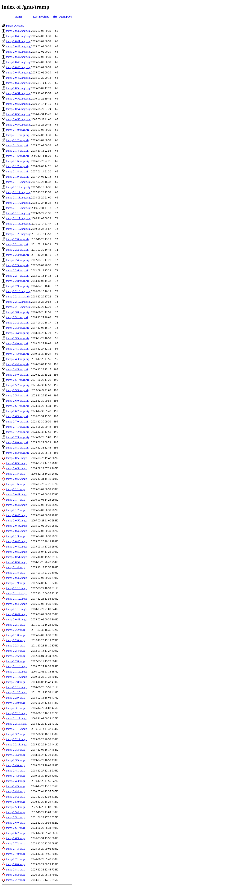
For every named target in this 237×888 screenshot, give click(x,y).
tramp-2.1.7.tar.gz (15, 499)
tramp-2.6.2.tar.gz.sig (17, 411)
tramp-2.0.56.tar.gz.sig (18, 119)
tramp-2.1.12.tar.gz (16, 598)
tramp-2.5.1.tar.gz (15, 817)
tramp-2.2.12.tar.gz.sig (18, 301)
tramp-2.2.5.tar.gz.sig (17, 265)
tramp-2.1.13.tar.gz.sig (18, 197)
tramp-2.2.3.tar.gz (15, 645)
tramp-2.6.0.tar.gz (15, 822)
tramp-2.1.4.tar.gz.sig (17, 150)
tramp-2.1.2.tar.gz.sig (17, 140)
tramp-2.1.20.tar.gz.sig (18, 234)
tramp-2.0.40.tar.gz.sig (18, 36)
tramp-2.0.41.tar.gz (16, 494)
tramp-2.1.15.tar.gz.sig (18, 207)
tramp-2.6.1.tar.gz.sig (17, 405)
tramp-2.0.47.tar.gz (16, 530)
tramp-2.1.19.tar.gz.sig (18, 228)
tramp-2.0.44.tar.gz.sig (18, 56)
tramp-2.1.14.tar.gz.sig (18, 202)
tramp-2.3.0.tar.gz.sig (17, 312)
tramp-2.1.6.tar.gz (15, 484)
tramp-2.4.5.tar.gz (15, 786)
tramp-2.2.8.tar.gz (15, 681)
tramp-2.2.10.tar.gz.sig (18, 291)
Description (65, 16)
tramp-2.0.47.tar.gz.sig (18, 72)
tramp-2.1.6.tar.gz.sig (17, 161)
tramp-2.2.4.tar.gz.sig (17, 260)
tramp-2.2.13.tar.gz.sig (18, 306)
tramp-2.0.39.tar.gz (16, 577)
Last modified (41, 16)
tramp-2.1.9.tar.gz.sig (17, 176)
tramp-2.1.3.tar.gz (15, 536)
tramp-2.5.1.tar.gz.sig (17, 379)
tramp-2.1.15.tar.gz (16, 671)
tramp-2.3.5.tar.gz (15, 760)
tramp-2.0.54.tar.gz (16, 468)
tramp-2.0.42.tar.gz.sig (18, 46)
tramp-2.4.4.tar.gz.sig (17, 364)
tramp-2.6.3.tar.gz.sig (17, 416)
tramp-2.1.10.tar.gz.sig (18, 181)
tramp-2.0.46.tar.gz (16, 525)
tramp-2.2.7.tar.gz (15, 879)
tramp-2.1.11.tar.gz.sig (18, 187)
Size (55, 16)
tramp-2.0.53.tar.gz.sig (18, 103)
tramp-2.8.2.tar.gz (15, 874)
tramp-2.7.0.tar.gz (15, 853)
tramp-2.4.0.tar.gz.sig (17, 343)
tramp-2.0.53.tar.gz (16, 463)
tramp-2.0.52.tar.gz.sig (18, 98)
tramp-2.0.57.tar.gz (16, 562)
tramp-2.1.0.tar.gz (15, 635)
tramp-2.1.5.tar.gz (15, 473)
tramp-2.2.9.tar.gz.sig (17, 286)
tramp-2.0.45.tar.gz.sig (18, 62)
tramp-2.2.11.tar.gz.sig (18, 296)
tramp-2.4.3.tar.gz (15, 780)
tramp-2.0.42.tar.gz (16, 614)
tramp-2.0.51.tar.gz (16, 556)
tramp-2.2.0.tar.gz (15, 640)
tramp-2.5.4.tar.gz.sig (17, 395)
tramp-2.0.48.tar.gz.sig (18, 77)
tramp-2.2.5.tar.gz (15, 655)
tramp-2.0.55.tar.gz (16, 478)
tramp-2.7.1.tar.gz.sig (17, 426)
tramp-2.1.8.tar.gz (15, 572)
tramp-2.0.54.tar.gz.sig (18, 108)
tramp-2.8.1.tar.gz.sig (17, 447)
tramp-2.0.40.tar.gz (16, 603)
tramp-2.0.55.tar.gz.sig (18, 114)
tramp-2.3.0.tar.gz (15, 702)
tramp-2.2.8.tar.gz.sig (17, 280)
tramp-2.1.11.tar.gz (16, 593)
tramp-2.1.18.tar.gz (16, 728)
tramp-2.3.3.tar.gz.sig (17, 327)
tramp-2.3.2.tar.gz (15, 734)
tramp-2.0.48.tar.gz (16, 541)
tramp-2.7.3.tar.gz (15, 848)
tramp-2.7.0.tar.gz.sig (17, 421)
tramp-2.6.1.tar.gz (15, 827)
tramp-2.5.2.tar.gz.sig (17, 385)
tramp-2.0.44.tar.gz (16, 504)
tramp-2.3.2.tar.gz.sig (17, 322)
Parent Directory (15, 25)
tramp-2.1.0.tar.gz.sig (17, 129)
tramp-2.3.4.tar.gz (15, 754)
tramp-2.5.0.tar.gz (15, 801)
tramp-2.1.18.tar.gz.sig (18, 223)
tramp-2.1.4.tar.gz (15, 567)
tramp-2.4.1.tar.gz (15, 770)
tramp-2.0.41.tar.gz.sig (18, 41)
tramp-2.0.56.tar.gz (16, 520)
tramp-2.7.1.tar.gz (15, 859)
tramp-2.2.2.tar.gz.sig (17, 249)
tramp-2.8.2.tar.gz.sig (17, 452)
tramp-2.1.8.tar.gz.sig (17, 171)
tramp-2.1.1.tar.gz (15, 489)
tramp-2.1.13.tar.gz (16, 609)
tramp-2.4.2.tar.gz (15, 775)
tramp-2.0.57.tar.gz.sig (18, 124)
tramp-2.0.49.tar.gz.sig (18, 82)
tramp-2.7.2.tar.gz (15, 843)
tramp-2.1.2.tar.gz (15, 510)
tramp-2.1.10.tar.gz (16, 588)
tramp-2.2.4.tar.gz (15, 650)
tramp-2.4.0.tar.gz (15, 765)
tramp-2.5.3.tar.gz (15, 807)
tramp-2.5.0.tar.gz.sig (17, 374)
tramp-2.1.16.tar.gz (16, 676)
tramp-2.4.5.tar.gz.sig (17, 369)
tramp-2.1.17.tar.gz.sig (18, 218)
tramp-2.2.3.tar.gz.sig (17, 254)
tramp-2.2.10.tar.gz (16, 713)
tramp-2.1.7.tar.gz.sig (17, 166)
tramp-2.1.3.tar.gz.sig (17, 145)
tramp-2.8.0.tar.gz (15, 864)
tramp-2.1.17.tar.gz (16, 718)
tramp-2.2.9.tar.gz (15, 697)
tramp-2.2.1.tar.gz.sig (17, 244)
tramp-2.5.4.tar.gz (15, 812)
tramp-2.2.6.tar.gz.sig (17, 270)
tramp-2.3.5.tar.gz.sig (17, 338)
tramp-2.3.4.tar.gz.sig (17, 332)
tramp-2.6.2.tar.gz (15, 833)
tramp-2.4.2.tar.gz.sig (17, 353)
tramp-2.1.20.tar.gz (16, 692)
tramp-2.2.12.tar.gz (16, 739)
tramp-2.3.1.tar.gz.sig (17, 317)
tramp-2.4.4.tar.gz (15, 791)
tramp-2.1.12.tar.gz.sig (18, 192)
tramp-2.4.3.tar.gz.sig (17, 359)
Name (18, 16)
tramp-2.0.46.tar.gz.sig (18, 67)
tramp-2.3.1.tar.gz (15, 708)
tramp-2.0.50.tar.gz (16, 551)
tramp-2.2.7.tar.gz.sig (17, 275)
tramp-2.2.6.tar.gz (15, 661)
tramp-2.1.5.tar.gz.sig (17, 155)
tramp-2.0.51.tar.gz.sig (18, 93)
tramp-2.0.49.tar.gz (16, 546)
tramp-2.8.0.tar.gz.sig (17, 442)
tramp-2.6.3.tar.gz (15, 838)
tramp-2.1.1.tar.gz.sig (17, 135)
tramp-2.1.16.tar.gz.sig (18, 213)
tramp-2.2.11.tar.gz (16, 723)
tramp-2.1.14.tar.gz (16, 666)
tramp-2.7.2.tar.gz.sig (17, 431)
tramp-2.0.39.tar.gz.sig (18, 30)
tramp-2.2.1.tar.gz (15, 624)
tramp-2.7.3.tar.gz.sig (17, 437)
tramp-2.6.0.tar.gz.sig (17, 400)
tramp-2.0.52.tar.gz (16, 458)
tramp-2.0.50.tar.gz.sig (18, 88)
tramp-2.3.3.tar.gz (15, 749)
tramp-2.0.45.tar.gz (16, 515)
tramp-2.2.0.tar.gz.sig (17, 239)
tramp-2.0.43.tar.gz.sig (18, 51)
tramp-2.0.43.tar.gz (16, 619)
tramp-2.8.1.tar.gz (15, 869)
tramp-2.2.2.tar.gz (15, 629)
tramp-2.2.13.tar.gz (16, 744)
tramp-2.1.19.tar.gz (16, 687)
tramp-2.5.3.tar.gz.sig (17, 390)
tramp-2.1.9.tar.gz (15, 583)
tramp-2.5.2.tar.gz (15, 796)
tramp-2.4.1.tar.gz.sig (17, 348)
